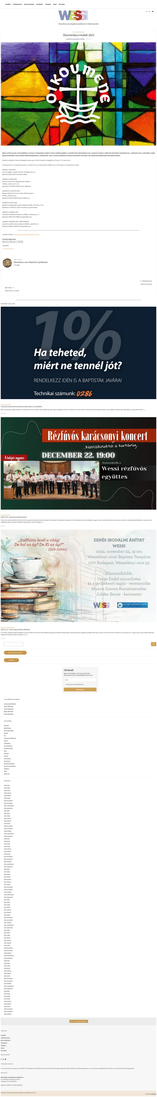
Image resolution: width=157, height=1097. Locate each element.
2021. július (7, 930)
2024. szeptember (9, 833)
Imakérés (11, 660)
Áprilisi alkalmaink (8, 714)
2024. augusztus (8, 836)
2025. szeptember (9, 805)
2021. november (8, 920)
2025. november (8, 803)
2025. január (7, 823)
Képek (55, 4)
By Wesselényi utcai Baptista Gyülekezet (75, 39)
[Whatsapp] (11, 242)
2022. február (7, 912)
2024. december (8, 826)
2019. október (7, 983)
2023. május (7, 874)
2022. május (7, 904)
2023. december (8, 856)
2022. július (7, 899)
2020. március (7, 971)
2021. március (7, 940)
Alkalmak (3, 627)
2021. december (8, 917)
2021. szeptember (9, 925)
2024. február (7, 851)
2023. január (7, 884)
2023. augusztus (8, 866)
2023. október (7, 861)
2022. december (8, 887)
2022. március (7, 910)
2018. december (8, 1009)
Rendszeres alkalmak (10, 766)
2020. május (7, 965)
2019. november (8, 981)
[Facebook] (3, 242)
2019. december (8, 978)
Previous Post (146, 282)
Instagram (3, 1059)
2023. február (7, 882)
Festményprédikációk (10, 738)
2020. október (7, 953)
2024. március (7, 849)
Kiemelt (6, 756)
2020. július (7, 960)
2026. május (7, 788)
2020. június (7, 963)
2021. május (7, 935)
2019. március (7, 1001)
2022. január (7, 915)
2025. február (7, 821)
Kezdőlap (8, 4)
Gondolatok (39, 4)
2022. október (7, 892)
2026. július (7, 785)
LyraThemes (153, 1094)
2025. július (7, 810)
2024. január (7, 854)
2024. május (7, 844)
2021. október (7, 922)
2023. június (7, 871)
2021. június (7, 932)
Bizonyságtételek (29, 4)
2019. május (7, 996)
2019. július (7, 991)
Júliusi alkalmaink (8, 706)
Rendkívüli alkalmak (79, 32)
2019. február (7, 1004)
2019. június (7, 993)
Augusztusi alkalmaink (10, 704)
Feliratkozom (80, 689)
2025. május (7, 816)
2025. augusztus (8, 808)
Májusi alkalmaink (8, 711)
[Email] (19, 242)
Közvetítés (62, 4)
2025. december (8, 800)
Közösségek (7, 758)
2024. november (8, 828)
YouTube (5, 1059)
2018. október (7, 1014)
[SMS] (17, 242)
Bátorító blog (7, 728)
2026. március (7, 793)
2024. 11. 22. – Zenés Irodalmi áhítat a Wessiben (15, 629)
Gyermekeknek (8, 746)
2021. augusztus (8, 927)
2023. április (7, 877)
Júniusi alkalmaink (9, 709)
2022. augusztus (8, 897)
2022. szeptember (9, 894)
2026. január (7, 798)
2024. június (7, 841)
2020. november (8, 950)
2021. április (7, 937)
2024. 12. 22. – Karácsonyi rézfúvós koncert (14, 517)
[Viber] (14, 242)
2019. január (7, 1006)
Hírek (74, 32)
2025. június (7, 813)
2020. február (7, 973)
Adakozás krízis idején (15, 653)
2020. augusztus (8, 958)
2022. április (7, 907)
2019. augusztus (8, 988)
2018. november (8, 1011)
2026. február (7, 795)
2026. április (7, 790)
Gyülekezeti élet (17, 4)
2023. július (7, 869)
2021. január (7, 945)
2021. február (7, 943)
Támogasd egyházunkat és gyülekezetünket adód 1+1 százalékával (21, 406)
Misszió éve (7, 761)
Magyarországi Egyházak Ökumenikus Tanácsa (26, 234)
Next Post (12, 289)
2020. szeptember (9, 955)
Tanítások (48, 4)
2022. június (7, 902)
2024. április (7, 846)
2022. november (8, 889)
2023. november (8, 859)
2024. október (7, 831)
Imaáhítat (6, 753)
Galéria (6, 741)
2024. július (7, 838)
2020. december (8, 948)
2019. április (7, 998)
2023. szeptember (9, 864)
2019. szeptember (9, 986)
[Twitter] (6, 242)
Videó (5, 771)
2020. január (7, 976)
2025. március (7, 818)
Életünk (6, 733)
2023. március (7, 879)
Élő (5, 735)
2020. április (7, 968)
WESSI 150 (6, 774)
